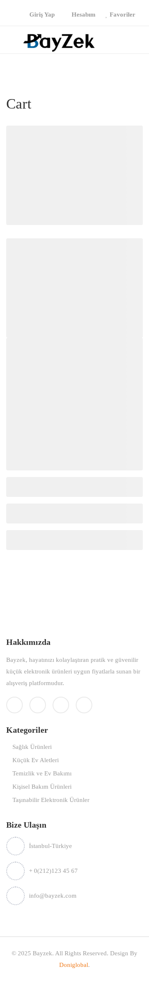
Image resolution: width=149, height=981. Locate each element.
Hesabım (84, 14)
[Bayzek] (59, 42)
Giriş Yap (42, 14)
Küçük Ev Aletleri (35, 760)
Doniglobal (73, 965)
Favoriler (122, 14)
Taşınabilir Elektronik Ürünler (50, 800)
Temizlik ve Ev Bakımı (42, 773)
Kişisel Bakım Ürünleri (42, 786)
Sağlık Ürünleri (32, 747)
